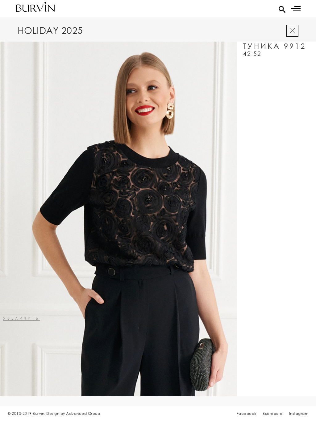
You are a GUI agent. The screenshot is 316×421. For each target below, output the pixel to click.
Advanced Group (83, 413)
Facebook (246, 413)
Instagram (299, 413)
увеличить (21, 319)
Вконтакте (273, 413)
